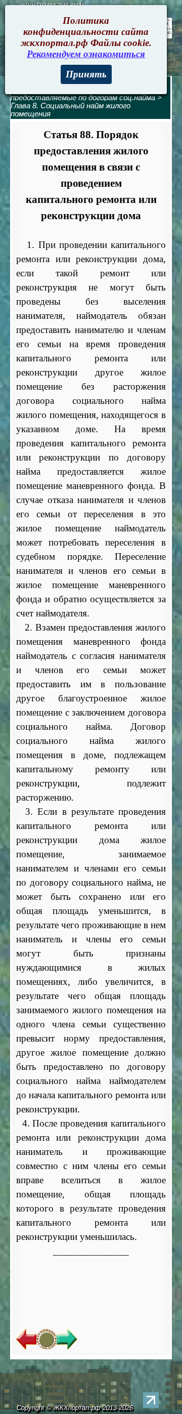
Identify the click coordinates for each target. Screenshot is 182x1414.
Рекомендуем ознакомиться (86, 54)
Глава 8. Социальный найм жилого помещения (70, 110)
